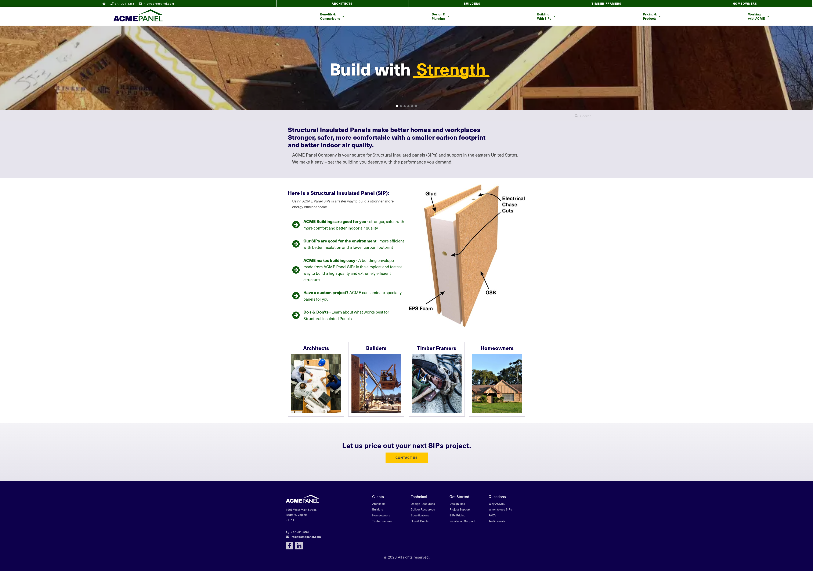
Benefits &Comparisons (330, 16)
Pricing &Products (650, 16)
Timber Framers (606, 3)
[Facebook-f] (289, 545)
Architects (342, 3)
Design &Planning (438, 16)
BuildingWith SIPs (544, 16)
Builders (472, 3)
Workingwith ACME (756, 16)
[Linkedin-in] (299, 545)
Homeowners (745, 3)
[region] (406, 68)
